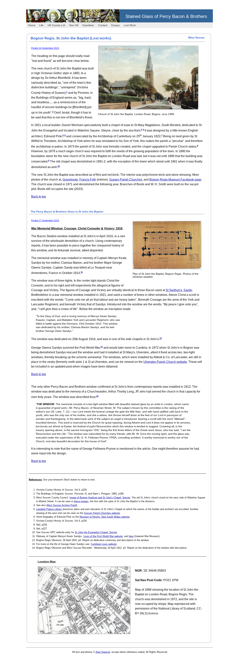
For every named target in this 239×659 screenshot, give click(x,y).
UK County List (56, 25)
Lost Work (130, 25)
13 (101, 347)
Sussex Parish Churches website (102, 513)
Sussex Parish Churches (125, 179)
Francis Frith (87, 179)
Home (31, 25)
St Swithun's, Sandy (179, 290)
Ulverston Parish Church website (165, 361)
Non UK (73, 25)
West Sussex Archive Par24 (61, 505)
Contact (102, 25)
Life (41, 25)
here (131, 536)
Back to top (38, 196)
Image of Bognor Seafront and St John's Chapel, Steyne (99, 497)
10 (59, 166)
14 (97, 396)
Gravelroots (70, 179)
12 (160, 338)
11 (82, 272)
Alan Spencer (103, 652)
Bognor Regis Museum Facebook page (175, 179)
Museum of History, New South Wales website (105, 516)
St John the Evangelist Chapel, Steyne (96, 532)
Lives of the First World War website (103, 536)
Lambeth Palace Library (49, 509)
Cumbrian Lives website (104, 544)
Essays (115, 25)
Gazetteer (88, 25)
